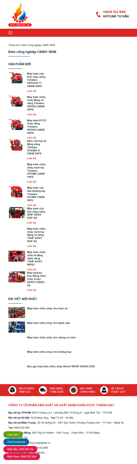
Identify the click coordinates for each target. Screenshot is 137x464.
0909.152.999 (40, 447)
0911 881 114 (20, 449)
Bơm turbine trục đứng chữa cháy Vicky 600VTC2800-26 (36, 279)
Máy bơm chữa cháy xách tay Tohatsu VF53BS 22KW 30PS (36, 170)
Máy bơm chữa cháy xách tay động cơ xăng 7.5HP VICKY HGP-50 (36, 235)
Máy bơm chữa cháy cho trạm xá (47, 308)
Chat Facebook (16, 441)
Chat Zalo (13, 434)
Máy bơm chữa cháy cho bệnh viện (48, 322)
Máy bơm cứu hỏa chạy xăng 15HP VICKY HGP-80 (36, 213)
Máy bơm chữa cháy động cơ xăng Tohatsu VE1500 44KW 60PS (36, 103)
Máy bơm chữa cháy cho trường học (49, 351)
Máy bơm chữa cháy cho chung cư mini (51, 337)
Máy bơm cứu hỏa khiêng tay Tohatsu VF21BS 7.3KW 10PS (36, 194)
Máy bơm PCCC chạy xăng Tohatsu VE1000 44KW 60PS (36, 127)
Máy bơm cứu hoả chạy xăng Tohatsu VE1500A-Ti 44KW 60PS (36, 80)
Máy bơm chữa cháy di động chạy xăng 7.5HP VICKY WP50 (36, 258)
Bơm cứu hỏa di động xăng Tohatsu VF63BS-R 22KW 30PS (36, 147)
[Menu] (10, 32)
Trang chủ (14, 45)
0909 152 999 (114, 12)
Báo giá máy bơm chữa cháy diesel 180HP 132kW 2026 (61, 366)
